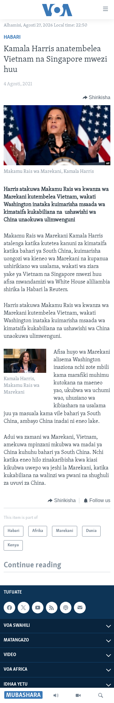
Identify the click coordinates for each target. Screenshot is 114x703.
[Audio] (56, 695)
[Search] (101, 695)
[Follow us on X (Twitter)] (23, 607)
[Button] (97, 98)
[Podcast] (65, 607)
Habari (12, 37)
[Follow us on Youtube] (37, 607)
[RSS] (51, 607)
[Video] (78, 695)
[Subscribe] (79, 607)
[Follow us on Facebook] (9, 607)
